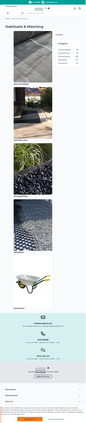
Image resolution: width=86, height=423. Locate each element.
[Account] (75, 8)
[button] (43, 389)
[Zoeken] (22, 13)
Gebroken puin (21, 140)
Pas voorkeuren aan (56, 419)
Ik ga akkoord (29, 419)
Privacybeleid (5, 412)
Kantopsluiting (20, 196)
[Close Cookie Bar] (84, 408)
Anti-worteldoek (21, 84)
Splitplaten (19, 252)
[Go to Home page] (18, 8)
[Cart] (79, 8)
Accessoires (19, 308)
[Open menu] (7, 13)
